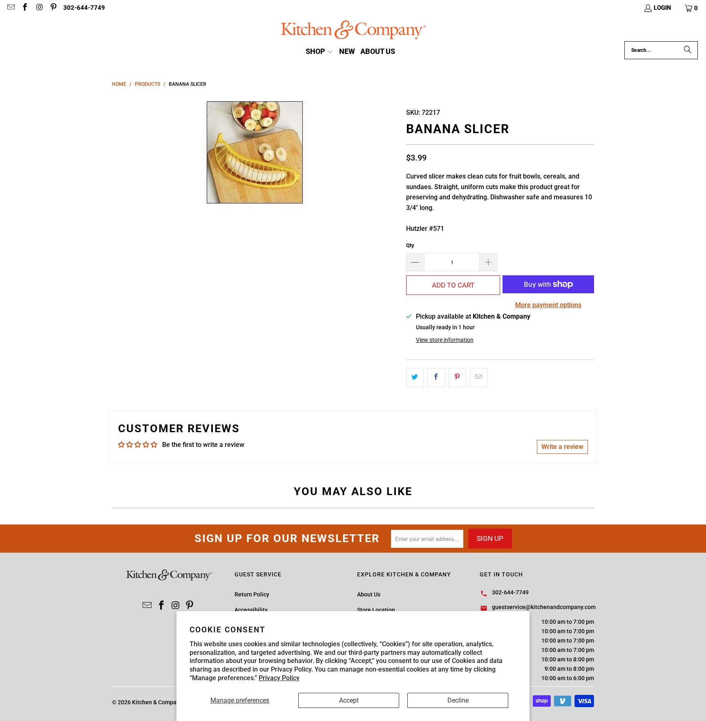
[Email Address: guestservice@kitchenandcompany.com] (10, 8)
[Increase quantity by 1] (489, 262)
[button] (691, 8)
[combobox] (661, 50)
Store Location (376, 610)
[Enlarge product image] (255, 152)
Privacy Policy (279, 678)
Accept (349, 700)
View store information (445, 340)
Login (662, 7)
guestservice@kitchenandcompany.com (544, 607)
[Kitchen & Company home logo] (353, 30)
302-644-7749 (84, 7)
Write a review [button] (562, 447)
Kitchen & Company (157, 702)
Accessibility (251, 610)
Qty (410, 245)
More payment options (548, 305)
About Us (368, 594)
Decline (458, 700)
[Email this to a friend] (478, 377)
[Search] (687, 50)
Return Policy (252, 594)
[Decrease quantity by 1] (415, 262)
